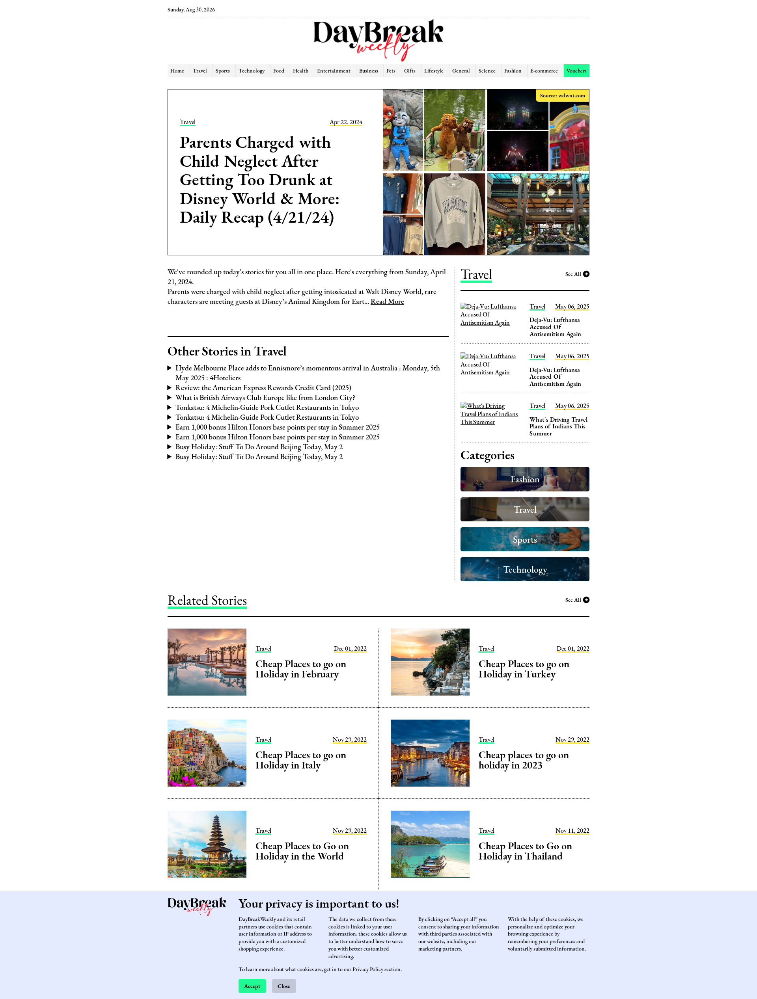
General (461, 70)
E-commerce (544, 70)
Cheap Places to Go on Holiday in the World (302, 851)
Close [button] (284, 986)
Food (278, 70)
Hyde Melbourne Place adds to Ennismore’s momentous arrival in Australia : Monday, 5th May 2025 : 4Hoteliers (307, 373)
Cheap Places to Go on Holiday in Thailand (525, 851)
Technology (252, 70)
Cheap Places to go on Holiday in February (300, 669)
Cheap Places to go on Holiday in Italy (300, 760)
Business (368, 70)
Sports (223, 70)
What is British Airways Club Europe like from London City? (265, 397)
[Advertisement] (127, 134)
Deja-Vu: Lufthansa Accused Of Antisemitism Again (555, 327)
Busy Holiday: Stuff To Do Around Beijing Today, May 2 (259, 447)
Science (487, 70)
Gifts (410, 70)
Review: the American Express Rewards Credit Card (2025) (263, 388)
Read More (387, 301)
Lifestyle (434, 70)
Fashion (513, 70)
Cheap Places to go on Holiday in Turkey (524, 669)
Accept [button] (252, 986)
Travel (200, 70)
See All (573, 273)
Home (177, 70)
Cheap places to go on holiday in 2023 (524, 760)
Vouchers (577, 70)
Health (300, 70)
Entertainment (334, 70)
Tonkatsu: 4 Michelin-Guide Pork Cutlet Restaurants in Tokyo (267, 407)
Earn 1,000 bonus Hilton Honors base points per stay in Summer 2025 (277, 427)
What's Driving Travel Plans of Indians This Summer (559, 426)
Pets (390, 70)
